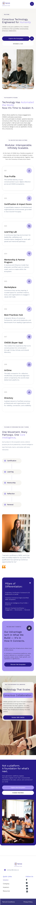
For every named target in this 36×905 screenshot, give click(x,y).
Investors (6, 887)
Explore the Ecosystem (16, 38)
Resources (6, 891)
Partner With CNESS (18, 717)
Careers (5, 895)
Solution (5, 880)
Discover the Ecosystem (18, 664)
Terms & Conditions (8, 902)
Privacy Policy (28, 902)
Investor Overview (18, 793)
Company (6, 884)
